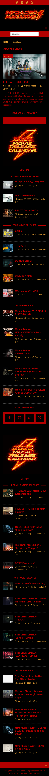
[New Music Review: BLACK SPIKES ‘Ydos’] (8, 748)
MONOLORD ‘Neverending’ (30, 583)
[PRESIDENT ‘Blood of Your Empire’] (8, 511)
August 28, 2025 (24, 534)
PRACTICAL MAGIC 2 (26, 210)
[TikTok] (27, 2)
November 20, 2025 (26, 567)
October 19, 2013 (25, 339)
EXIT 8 (18, 230)
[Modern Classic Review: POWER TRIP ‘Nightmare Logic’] (8, 694)
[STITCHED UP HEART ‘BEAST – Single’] (8, 637)
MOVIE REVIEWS (24, 305)
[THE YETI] (8, 248)
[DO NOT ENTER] (8, 263)
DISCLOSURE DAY (25, 195)
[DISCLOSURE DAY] (8, 198)
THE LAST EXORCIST (15, 82)
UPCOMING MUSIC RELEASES (24, 485)
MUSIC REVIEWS (24, 670)
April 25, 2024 (23, 279)
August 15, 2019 (24, 318)
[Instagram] (22, 2)
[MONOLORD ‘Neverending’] (8, 586)
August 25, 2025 (24, 199)
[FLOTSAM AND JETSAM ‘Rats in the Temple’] (8, 547)
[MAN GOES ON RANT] (8, 293)
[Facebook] (17, 2)
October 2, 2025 (24, 498)
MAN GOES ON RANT (26, 290)
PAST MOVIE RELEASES (24, 225)
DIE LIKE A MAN (23, 275)
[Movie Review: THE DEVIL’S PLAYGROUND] (8, 314)
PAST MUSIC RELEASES (24, 578)
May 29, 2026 (23, 587)
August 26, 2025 (24, 552)
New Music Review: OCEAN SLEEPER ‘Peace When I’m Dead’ (30, 730)
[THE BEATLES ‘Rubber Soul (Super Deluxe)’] (8, 493)
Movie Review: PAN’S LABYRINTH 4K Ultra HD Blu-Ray (28, 371)
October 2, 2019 (24, 378)
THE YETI (20, 245)
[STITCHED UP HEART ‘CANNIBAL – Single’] (8, 655)
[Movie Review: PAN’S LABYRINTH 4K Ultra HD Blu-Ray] (8, 371)
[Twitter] (32, 2)
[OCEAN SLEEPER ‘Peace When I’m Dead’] (8, 529)
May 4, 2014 (23, 396)
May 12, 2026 (23, 605)
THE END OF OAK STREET (29, 182)
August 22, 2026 (24, 186)
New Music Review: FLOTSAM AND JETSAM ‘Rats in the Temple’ (28, 712)
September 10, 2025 (26, 214)
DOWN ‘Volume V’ (25, 563)
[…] (13, 105)
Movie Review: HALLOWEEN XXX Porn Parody (28, 332)
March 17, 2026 (24, 659)
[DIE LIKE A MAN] (8, 278)
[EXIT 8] (8, 233)
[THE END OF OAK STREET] (8, 185)
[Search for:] (24, 34)
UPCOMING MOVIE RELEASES (24, 176)
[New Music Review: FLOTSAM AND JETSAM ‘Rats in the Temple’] (8, 712)
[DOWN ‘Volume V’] (8, 565)
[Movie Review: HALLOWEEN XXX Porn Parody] (8, 332)
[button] (45, 28)
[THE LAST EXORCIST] (24, 66)
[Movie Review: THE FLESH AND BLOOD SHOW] (8, 392)
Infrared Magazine (31, 86)
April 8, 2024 (23, 294)
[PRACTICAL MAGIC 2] (8, 213)
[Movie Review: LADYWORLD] (8, 353)
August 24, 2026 (24, 683)
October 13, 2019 (12, 86)
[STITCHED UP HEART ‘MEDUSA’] (8, 619)
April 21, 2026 (23, 641)
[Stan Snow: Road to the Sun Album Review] (8, 679)
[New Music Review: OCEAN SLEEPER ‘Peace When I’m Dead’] (8, 730)
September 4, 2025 (26, 516)
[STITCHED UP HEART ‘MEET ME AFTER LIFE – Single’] (8, 601)
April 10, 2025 (23, 234)
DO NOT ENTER (23, 260)
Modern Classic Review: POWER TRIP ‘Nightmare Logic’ (29, 694)
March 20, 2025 (24, 264)
